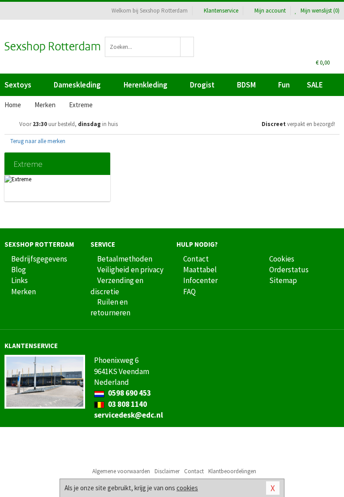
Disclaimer (167, 471)
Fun (284, 85)
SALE (315, 85)
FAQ (189, 291)
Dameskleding (77, 85)
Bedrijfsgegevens (39, 259)
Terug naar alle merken (37, 141)
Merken (23, 291)
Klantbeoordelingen (232, 471)
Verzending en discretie (116, 285)
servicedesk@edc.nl (128, 415)
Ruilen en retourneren (110, 307)
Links (19, 280)
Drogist (202, 85)
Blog (18, 270)
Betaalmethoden (124, 259)
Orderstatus (289, 270)
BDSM (246, 85)
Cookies (281, 259)
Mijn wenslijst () (319, 10)
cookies (187, 488)
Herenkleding (146, 85)
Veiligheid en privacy (130, 270)
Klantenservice (221, 10)
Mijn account (270, 10)
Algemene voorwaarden (121, 471)
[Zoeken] (187, 47)
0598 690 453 (129, 393)
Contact (196, 259)
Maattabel (200, 270)
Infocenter (200, 280)
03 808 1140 (127, 404)
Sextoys (17, 85)
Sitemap (283, 280)
